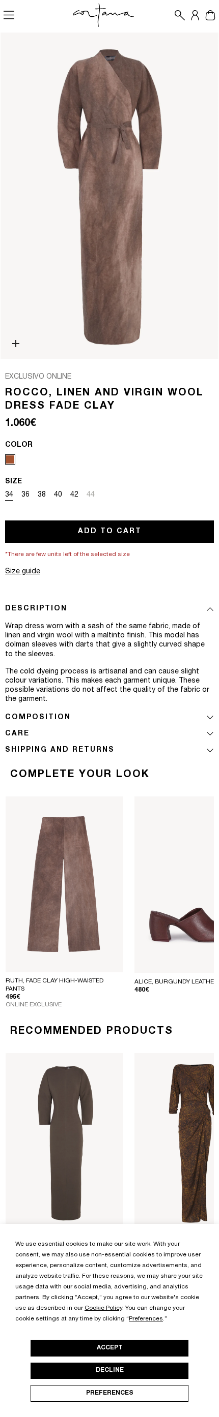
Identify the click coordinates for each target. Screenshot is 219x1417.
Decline (110, 1370)
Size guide (22, 571)
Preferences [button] (146, 1319)
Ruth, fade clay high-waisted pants (54, 985)
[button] (177, 15)
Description (36, 608)
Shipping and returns (60, 750)
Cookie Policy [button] (103, 1308)
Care (17, 733)
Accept (110, 1348)
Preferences (109, 1393)
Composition (38, 717)
